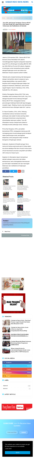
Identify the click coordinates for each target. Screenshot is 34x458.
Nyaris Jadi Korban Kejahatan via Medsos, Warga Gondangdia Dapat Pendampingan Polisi (9, 187)
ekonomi (5, 388)
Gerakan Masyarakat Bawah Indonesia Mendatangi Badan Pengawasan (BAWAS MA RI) (21, 343)
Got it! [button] (17, 452)
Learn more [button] (8, 448)
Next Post (7, 231)
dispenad (5, 385)
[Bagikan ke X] (13, 171)
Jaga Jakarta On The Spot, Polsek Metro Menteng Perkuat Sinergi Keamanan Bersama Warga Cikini (24, 200)
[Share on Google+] (19, 171)
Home (3, 18)
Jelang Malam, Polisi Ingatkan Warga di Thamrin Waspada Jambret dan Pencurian (9, 212)
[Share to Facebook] (6, 171)
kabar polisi (9, 18)
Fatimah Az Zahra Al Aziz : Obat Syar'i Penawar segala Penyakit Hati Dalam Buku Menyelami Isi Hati (21, 322)
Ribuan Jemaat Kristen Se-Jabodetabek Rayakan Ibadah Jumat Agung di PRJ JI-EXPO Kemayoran (20, 350)
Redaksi (5, 221)
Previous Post (25, 235)
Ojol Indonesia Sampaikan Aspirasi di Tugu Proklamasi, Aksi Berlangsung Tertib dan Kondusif (9, 200)
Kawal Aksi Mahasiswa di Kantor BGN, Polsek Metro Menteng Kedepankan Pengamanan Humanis (23, 187)
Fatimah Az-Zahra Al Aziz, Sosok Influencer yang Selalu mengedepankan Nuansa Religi (19, 329)
